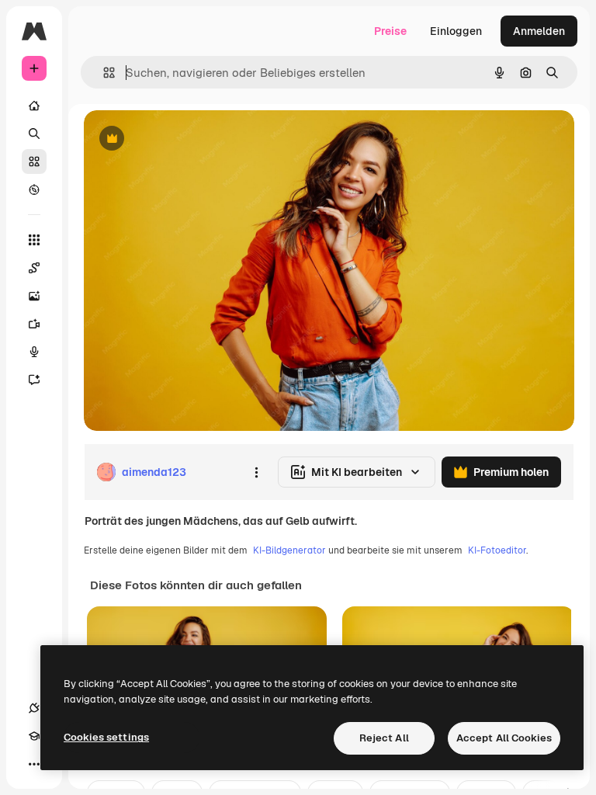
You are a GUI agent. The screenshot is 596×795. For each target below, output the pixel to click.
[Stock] (34, 161)
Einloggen (456, 31)
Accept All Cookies (504, 738)
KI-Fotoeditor (497, 550)
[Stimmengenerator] (34, 351)
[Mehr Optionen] (256, 472)
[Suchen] (34, 133)
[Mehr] (34, 764)
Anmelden (539, 31)
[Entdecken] (34, 189)
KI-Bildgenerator (289, 550)
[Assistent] (34, 379)
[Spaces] (34, 267)
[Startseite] (34, 105)
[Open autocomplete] (102, 72)
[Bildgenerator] (34, 295)
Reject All (384, 738)
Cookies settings (106, 737)
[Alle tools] (34, 239)
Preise (390, 31)
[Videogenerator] (34, 323)
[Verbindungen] (34, 708)
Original (183, 139)
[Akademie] (34, 736)
